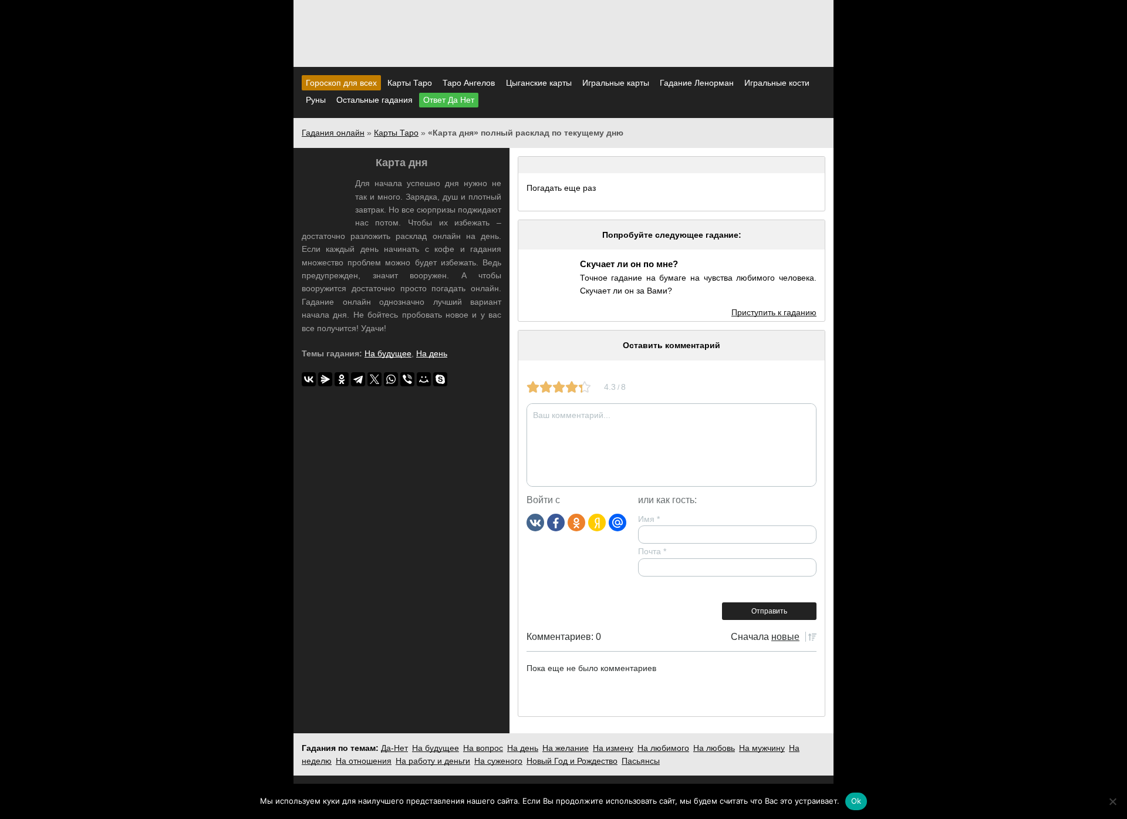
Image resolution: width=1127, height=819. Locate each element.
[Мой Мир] (424, 379)
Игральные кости (776, 82)
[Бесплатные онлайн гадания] (563, 52)
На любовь (714, 748)
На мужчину (762, 748)
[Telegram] (358, 379)
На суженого (498, 761)
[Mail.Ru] (617, 522)
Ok (856, 800)
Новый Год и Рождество (572, 761)
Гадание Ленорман (697, 82)
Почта (652, 551)
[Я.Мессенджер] (325, 379)
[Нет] (1112, 801)
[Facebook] (556, 522)
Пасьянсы (641, 761)
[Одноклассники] (576, 522)
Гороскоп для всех (341, 82)
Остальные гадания (374, 100)
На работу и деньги (433, 761)
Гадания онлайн (333, 132)
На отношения (364, 761)
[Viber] (407, 379)
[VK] (535, 522)
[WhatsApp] (391, 379)
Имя (649, 519)
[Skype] (440, 379)
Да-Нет (394, 748)
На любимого (663, 748)
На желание (565, 748)
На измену (613, 748)
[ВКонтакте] (309, 379)
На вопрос (483, 748)
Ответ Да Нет (448, 100)
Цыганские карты (539, 82)
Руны (316, 100)
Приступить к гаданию (773, 312)
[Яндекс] (597, 522)
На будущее (388, 353)
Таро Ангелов (469, 82)
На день (431, 353)
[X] (374, 379)
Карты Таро (409, 82)
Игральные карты (615, 82)
